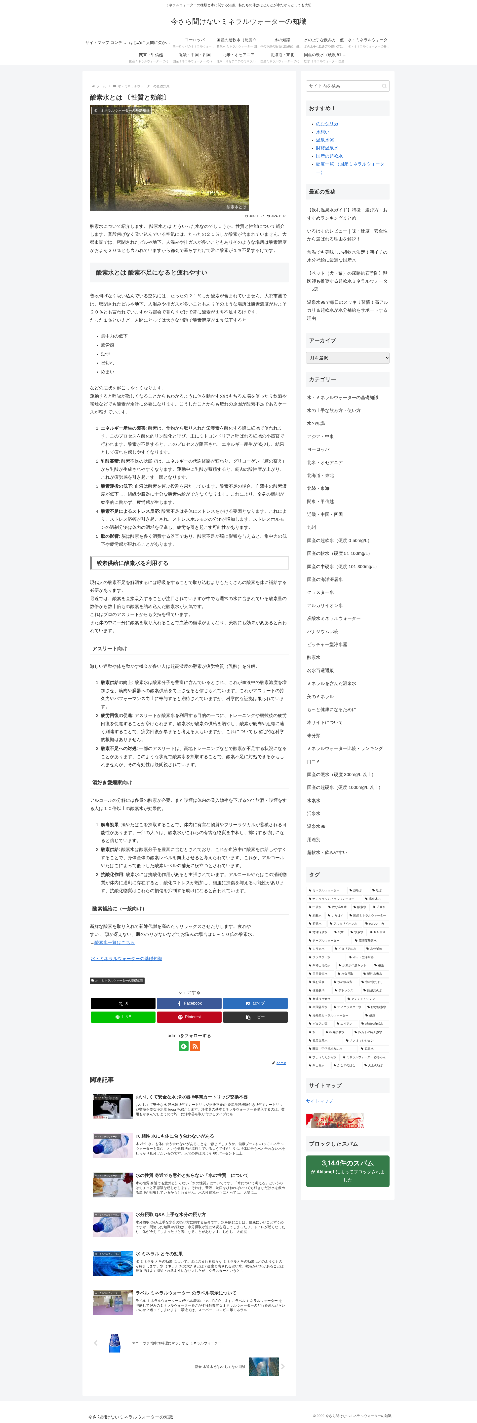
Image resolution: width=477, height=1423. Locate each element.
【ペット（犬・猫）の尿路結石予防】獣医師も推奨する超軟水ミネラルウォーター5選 (347, 281)
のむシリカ (327, 123)
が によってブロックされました (348, 1173)
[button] (255, 1017)
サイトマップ (319, 1101)
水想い (322, 132)
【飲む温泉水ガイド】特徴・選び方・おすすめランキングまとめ (347, 213)
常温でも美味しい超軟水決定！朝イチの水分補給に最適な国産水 (347, 256)
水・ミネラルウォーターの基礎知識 (119, 980)
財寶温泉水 (327, 147)
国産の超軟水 (329, 156)
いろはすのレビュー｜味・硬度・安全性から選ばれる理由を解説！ (347, 235)
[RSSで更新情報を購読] (195, 1046)
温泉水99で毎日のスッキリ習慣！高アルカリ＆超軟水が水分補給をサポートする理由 (347, 310)
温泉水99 (325, 139)
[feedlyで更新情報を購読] (184, 1046)
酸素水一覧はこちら (114, 942)
